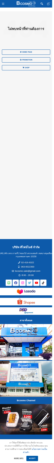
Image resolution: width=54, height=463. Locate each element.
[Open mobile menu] (3, 3)
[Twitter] (29, 283)
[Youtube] (36, 283)
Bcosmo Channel (26, 400)
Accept (32, 458)
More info (19, 458)
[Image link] (26, 291)
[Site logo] (26, 4)
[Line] (9, 283)
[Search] (42, 3)
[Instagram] (22, 283)
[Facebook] (16, 283)
